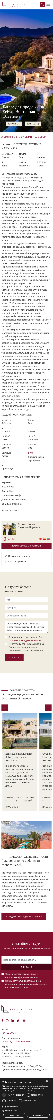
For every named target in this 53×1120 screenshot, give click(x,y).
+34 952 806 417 (9, 1032)
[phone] (9, 539)
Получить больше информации (26, 546)
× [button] (50, 1081)
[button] (26, 1110)
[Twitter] (19, 1020)
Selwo (19, 136)
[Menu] (48, 4)
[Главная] (13, 4)
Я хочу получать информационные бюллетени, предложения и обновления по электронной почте (26, 647)
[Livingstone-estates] (16, 1009)
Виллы (28, 136)
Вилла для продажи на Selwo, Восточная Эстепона (18, 757)
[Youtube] (24, 1020)
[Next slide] (48, 707)
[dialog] (26, 1099)
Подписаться (26, 967)
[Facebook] (2, 1020)
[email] (13, 539)
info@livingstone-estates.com (15, 1041)
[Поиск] (42, 4)
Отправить (14, 658)
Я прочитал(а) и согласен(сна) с (25, 639)
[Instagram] (7, 1020)
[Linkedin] (13, 1020)
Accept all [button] (14, 1115)
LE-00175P (40, 136)
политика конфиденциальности (25, 640)
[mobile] (4, 539)
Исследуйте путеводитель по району (24, 917)
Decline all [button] (38, 1115)
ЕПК (30, 453)
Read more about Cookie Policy (24, 1091)
